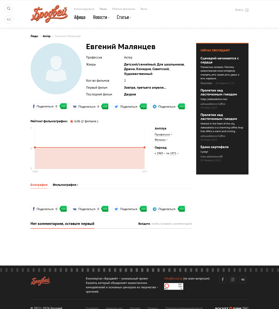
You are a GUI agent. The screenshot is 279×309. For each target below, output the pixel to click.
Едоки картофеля (215, 147)
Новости (100, 17)
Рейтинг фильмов (123, 8)
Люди (103, 8)
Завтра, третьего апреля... (145, 88)
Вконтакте (242, 279)
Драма (129, 69)
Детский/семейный (140, 64)
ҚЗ (9, 19)
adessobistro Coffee (213, 103)
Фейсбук (222, 279)
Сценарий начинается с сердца (220, 60)
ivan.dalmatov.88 (212, 156)
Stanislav (207, 83)
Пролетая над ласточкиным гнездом (219, 92)
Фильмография (64, 185)
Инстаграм (232, 279)
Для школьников (170, 64)
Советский (160, 69)
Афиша (79, 17)
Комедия (143, 69)
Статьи (123, 17)
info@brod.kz (173, 278)
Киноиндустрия (84, 8)
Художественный (138, 74)
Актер (47, 36)
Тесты (143, 8)
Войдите (144, 224)
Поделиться (49, 106)
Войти (239, 10)
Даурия (130, 94)
